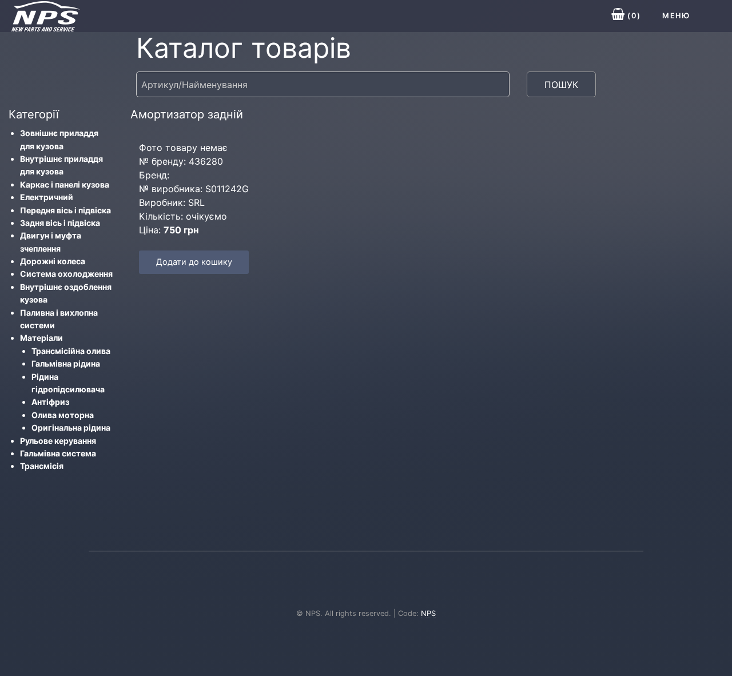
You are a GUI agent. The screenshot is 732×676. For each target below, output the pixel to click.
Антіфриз (50, 402)
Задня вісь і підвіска (60, 223)
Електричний (46, 197)
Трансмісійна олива (70, 351)
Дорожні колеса (52, 261)
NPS (428, 613)
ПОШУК (561, 84)
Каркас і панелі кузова (64, 184)
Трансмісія (41, 466)
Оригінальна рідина (70, 427)
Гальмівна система (58, 453)
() (632, 15)
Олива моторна (62, 415)
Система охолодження (66, 274)
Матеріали (41, 338)
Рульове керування (58, 441)
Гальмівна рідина (65, 363)
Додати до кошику (194, 262)
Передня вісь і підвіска (65, 210)
